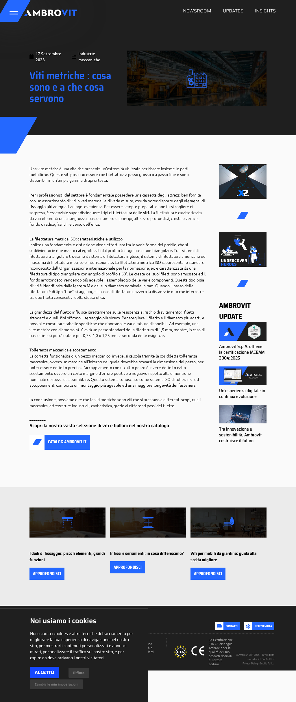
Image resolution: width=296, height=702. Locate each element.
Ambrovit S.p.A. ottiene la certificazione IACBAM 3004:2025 (242, 352)
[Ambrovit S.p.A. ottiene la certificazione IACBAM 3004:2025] (243, 331)
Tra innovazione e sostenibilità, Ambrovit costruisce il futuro (240, 434)
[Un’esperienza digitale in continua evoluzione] (243, 376)
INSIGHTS (265, 10)
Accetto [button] (44, 672)
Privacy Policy (250, 664)
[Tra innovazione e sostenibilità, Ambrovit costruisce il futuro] (243, 414)
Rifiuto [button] (78, 672)
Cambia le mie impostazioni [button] (56, 684)
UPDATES (233, 10)
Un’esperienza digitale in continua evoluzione (242, 393)
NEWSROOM (197, 10)
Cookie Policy (267, 664)
